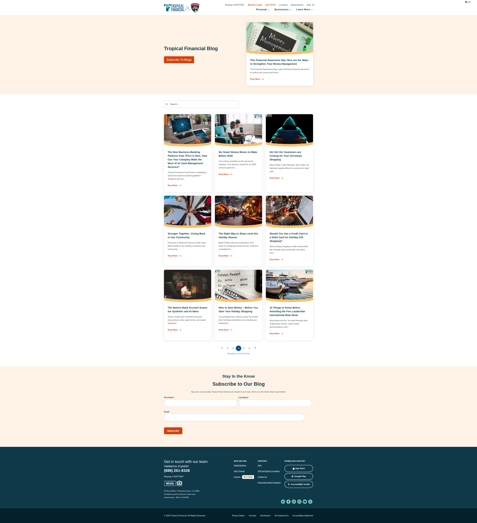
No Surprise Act (281, 516)
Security (252, 516)
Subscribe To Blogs (179, 59)
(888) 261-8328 (177, 470)
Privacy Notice (238, 516)
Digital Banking (240, 465)
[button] (298, 484)
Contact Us (262, 477)
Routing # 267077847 (234, 5)
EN (469, 2)
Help (259, 465)
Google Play (300, 476)
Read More (255, 79)
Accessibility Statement (303, 516)
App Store (300, 468)
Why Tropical (239, 471)
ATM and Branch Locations (269, 471)
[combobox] (201, 104)
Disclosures (265, 516)
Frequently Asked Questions (269, 483)
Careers (237, 477)
